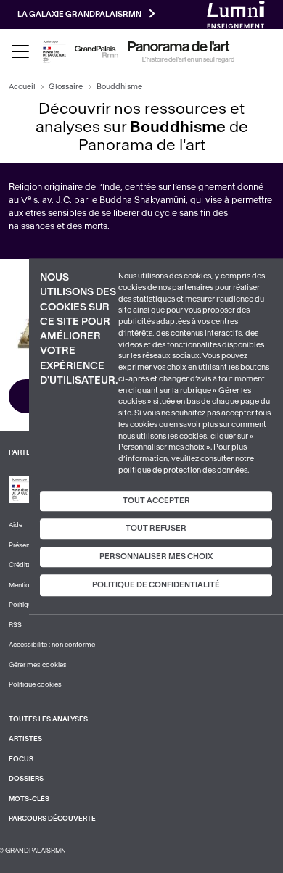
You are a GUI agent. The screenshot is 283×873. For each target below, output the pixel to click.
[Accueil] (96, 52)
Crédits (20, 564)
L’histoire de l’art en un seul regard (188, 59)
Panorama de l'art (178, 47)
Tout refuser (156, 528)
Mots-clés (29, 799)
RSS (15, 625)
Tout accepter (156, 501)
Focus (21, 759)
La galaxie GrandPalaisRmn (79, 14)
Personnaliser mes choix (156, 556)
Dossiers (26, 778)
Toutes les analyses (48, 719)
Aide (15, 525)
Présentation (28, 545)
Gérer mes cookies (38, 665)
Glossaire (66, 87)
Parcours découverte (52, 818)
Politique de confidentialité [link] (156, 585)
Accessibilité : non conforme (52, 644)
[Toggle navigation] (20, 51)
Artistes (25, 738)
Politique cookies (35, 684)
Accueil (22, 87)
